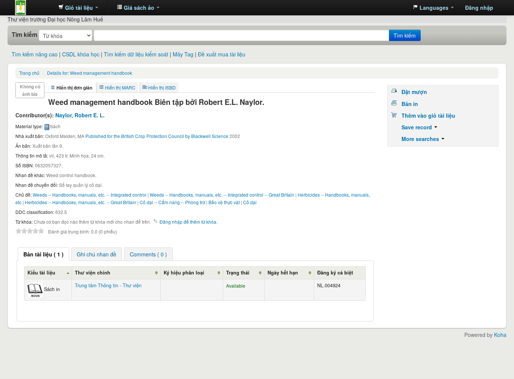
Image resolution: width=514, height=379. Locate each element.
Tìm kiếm (24, 34)
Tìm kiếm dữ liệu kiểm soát (136, 54)
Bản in (409, 104)
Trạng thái (237, 272)
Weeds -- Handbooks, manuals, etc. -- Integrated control (89, 194)
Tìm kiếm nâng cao (35, 54)
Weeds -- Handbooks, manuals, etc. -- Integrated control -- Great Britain (222, 194)
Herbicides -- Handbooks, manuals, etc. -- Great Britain (80, 202)
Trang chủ (29, 73)
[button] (78, 7)
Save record (417, 127)
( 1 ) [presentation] (43, 254)
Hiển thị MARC (120, 87)
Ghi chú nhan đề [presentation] (96, 254)
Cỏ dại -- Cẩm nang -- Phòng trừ (172, 202)
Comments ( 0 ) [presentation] (148, 254)
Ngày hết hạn (283, 272)
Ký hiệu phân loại (184, 272)
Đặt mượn (414, 92)
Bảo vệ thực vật (224, 202)
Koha (500, 334)
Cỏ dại (250, 202)
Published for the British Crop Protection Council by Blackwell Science (156, 136)
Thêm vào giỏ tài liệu (428, 115)
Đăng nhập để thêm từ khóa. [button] (188, 221)
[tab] (43, 254)
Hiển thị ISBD (162, 87)
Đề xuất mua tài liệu (221, 54)
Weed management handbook (89, 73)
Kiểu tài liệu (41, 272)
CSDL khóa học (80, 54)
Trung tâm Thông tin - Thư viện (34, 7)
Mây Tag (183, 54)
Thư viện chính (92, 272)
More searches (421, 139)
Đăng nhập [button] (479, 7)
